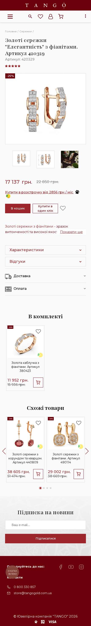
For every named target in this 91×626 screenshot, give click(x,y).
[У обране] (63, 208)
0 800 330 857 (25, 587)
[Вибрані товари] (40, 16)
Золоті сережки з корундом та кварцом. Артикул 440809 (25, 458)
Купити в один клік (45, 208)
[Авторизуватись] (50, 16)
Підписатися (46, 538)
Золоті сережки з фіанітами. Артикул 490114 (66, 458)
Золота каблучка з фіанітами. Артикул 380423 (25, 367)
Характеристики (27, 250)
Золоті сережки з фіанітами (29, 226)
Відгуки (17, 261)
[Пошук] (30, 16)
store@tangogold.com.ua (33, 593)
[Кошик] (61, 16)
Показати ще (71, 232)
